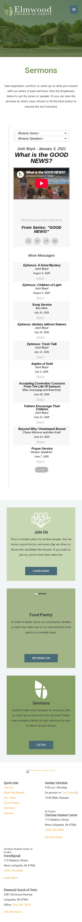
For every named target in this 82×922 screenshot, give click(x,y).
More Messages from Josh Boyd (41, 219)
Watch (40, 278)
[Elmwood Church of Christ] (27, 9)
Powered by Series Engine (41, 480)
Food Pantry (11, 803)
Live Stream (69, 792)
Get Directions (54, 837)
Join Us (8, 787)
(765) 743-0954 (54, 830)
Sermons (9, 808)
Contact (9, 813)
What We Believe (14, 792)
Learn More (11, 877)
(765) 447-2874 (21, 904)
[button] (41, 571)
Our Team (10, 797)
